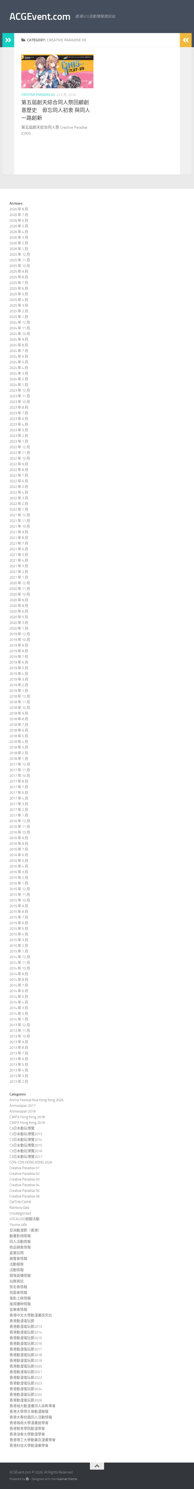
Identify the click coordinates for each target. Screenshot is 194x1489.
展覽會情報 (18, 1258)
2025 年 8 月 (18, 277)
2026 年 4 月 (18, 232)
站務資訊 (16, 1281)
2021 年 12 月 (19, 515)
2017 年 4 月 (18, 798)
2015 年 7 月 (18, 917)
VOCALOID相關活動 (24, 1219)
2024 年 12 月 (19, 322)
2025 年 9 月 (18, 271)
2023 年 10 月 (19, 402)
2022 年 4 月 (18, 492)
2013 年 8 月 (18, 1047)
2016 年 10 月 (19, 832)
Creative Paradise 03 (24, 1179)
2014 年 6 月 (18, 991)
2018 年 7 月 (18, 725)
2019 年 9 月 (18, 645)
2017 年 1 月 (18, 815)
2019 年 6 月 (18, 662)
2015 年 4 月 (18, 934)
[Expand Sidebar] (8, 40)
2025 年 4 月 (18, 300)
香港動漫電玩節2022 (25, 1377)
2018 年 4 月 (18, 742)
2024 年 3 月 (18, 373)
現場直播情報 (20, 1275)
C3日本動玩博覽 (22, 1128)
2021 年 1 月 (18, 577)
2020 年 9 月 (18, 600)
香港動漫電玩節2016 (25, 1343)
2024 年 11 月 (19, 328)
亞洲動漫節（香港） (25, 1230)
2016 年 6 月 (18, 855)
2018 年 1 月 (18, 759)
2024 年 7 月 (18, 351)
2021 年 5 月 (18, 555)
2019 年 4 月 (18, 674)
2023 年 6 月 (18, 419)
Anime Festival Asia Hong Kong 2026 (36, 1100)
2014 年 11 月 (19, 962)
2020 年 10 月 (19, 594)
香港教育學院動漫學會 (27, 1428)
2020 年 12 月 (19, 583)
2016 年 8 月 (18, 844)
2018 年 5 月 (18, 736)
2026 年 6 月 (18, 220)
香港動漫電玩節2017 (25, 1349)
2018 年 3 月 (18, 747)
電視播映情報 (20, 1304)
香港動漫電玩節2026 (25, 1400)
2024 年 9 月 (18, 339)
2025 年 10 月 (19, 266)
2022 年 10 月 (19, 458)
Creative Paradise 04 (24, 1185)
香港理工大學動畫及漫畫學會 (32, 1440)
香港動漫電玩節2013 (25, 1326)
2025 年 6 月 (18, 288)
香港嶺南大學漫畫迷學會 (28, 1423)
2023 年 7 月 (18, 413)
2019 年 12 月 (19, 634)
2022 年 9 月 (18, 464)
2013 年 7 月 (18, 1053)
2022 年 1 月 (18, 509)
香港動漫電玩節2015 (25, 1338)
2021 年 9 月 (18, 532)
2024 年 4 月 (18, 368)
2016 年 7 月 (18, 849)
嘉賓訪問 (16, 1253)
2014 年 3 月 (18, 1008)
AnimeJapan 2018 (22, 1111)
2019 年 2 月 (18, 685)
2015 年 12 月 (19, 889)
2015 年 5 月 (18, 928)
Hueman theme (67, 1479)
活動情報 (16, 1270)
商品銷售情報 (20, 1247)
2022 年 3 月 (18, 498)
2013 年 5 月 (18, 1064)
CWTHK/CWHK (20, 1202)
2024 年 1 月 (18, 385)
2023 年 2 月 (18, 436)
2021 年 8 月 (18, 538)
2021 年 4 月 (18, 560)
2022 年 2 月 (18, 504)
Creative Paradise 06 (24, 1196)
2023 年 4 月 (18, 424)
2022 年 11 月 (19, 453)
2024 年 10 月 (19, 334)
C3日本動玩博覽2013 (25, 1134)
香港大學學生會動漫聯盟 (28, 1411)
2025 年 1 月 (18, 317)
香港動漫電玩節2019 (25, 1360)
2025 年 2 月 (18, 311)
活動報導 (16, 1264)
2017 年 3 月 (18, 804)
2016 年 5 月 (18, 861)
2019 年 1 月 (18, 691)
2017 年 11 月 (19, 770)
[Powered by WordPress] (27, 1479)
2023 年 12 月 (19, 390)
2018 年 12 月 (19, 696)
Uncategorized (20, 1213)
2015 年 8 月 (18, 911)
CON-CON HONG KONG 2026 (30, 1162)
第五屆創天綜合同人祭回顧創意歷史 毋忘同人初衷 (55, 110)
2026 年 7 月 (18, 215)
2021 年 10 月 (19, 526)
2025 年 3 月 (18, 305)
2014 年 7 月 (18, 985)
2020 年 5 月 (18, 617)
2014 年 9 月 (18, 974)
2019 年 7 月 (18, 657)
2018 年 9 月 (18, 713)
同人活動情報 (20, 1241)
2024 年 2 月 (18, 379)
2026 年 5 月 (18, 226)
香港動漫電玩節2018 (25, 1355)
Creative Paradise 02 (24, 1174)
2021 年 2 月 (18, 572)
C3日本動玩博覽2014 (25, 1140)
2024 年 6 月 (18, 356)
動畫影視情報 (20, 1236)
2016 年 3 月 (18, 872)
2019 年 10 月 (19, 640)
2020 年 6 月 (18, 611)
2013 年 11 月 (19, 1030)
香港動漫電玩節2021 (25, 1372)
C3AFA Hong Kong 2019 (27, 1123)
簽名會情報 (18, 1287)
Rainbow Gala (19, 1208)
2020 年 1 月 (18, 628)
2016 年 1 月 (18, 883)
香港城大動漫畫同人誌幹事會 (32, 1406)
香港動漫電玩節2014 (25, 1332)
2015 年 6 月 (18, 923)
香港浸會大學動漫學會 (27, 1434)
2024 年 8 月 (18, 345)
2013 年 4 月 (18, 1070)
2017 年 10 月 (19, 776)
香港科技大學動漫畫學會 (28, 1445)
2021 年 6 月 (18, 549)
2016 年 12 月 (19, 821)
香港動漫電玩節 (21, 1321)
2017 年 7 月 (18, 787)
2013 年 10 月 (19, 1036)
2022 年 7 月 (18, 475)
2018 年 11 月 (19, 702)
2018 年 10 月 (19, 708)
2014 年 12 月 (19, 957)
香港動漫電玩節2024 (25, 1389)
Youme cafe (18, 1225)
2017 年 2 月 (18, 810)
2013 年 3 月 (18, 1076)
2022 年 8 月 (18, 470)
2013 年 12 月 (19, 1025)
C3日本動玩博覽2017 (25, 1157)
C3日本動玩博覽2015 (25, 1145)
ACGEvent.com (39, 16)
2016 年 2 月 (18, 878)
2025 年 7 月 (18, 283)
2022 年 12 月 (19, 447)
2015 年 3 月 (18, 940)
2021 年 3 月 (18, 566)
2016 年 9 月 (18, 838)
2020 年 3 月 (18, 623)
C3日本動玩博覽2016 (25, 1151)
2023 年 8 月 (18, 407)
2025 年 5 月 (18, 294)
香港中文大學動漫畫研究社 (30, 1315)
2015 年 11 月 (19, 895)
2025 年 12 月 (19, 254)
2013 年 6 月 (18, 1059)
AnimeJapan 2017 (22, 1106)
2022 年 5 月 (18, 487)
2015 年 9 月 (18, 906)
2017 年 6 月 (18, 793)
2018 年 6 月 (18, 730)
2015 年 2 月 (18, 945)
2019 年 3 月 (18, 679)
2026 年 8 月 (18, 209)
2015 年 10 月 (19, 900)
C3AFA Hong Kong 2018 (27, 1117)
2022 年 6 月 (18, 481)
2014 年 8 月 (18, 979)
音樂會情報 (18, 1309)
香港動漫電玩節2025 (25, 1394)
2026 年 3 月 (18, 237)
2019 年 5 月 (18, 668)
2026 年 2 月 (18, 243)
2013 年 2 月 (18, 1081)
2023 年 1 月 (18, 441)
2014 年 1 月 (18, 1019)
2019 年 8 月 (18, 651)
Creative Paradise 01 (24, 1168)
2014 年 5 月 (18, 996)
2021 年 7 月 (18, 543)
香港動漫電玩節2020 (25, 1366)
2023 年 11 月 (19, 396)
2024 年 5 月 (18, 362)
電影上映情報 (20, 1298)
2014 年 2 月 (18, 1013)
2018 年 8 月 (18, 719)
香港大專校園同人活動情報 (30, 1417)
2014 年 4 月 (18, 1002)
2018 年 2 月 (18, 753)
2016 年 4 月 (18, 866)
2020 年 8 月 (18, 606)
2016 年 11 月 (19, 827)
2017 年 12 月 (19, 764)
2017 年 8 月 (18, 781)
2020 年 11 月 (19, 589)
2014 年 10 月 (19, 968)
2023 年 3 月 (18, 430)
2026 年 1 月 (18, 249)
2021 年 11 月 (19, 521)
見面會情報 (18, 1292)
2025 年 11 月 (19, 260)
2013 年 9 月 (18, 1042)
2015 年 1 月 (18, 951)
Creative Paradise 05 (38, 95)
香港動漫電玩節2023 (25, 1383)
